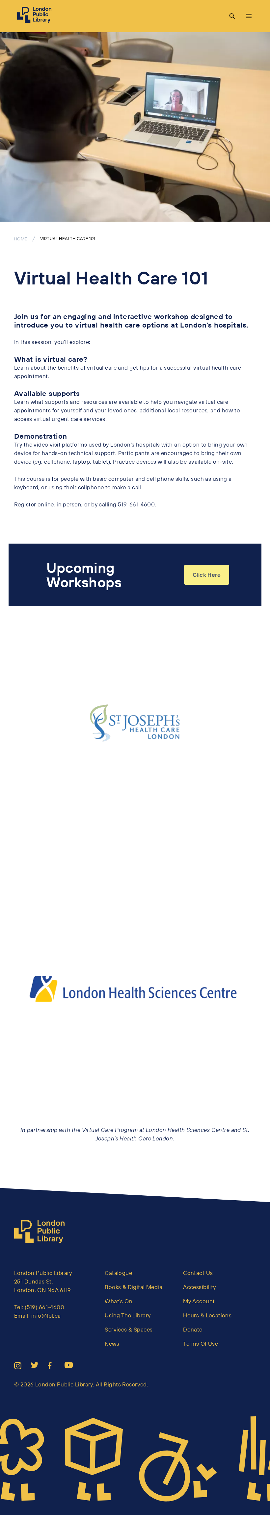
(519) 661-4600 (44, 1307)
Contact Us (198, 1272)
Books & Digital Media (133, 1286)
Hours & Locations (207, 1315)
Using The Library (127, 1315)
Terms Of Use (200, 1343)
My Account (199, 1301)
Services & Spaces (128, 1329)
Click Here (207, 574)
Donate (192, 1329)
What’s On (118, 1301)
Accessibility (199, 1286)
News (112, 1343)
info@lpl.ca (46, 1315)
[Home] (42, 1231)
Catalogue (118, 1272)
